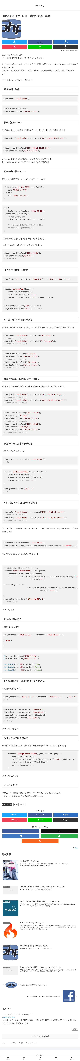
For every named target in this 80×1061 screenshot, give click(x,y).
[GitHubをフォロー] (20, 836)
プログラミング (8, 804)
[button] (74, 515)
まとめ (22, 804)
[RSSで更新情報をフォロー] (40, 841)
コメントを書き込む (40, 1036)
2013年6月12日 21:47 (8, 1017)
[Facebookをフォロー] (20, 831)
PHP (17, 804)
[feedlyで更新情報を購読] (59, 836)
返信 (75, 1029)
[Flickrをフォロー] (59, 831)
